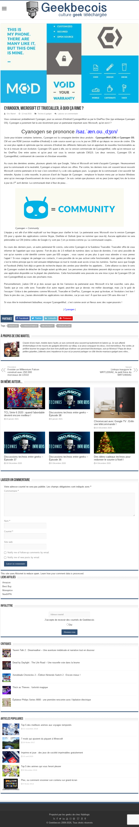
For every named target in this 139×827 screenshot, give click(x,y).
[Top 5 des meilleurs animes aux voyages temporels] (10, 729)
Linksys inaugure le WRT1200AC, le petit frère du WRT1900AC (116, 371)
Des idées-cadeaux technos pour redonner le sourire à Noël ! (112, 458)
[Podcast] (85, 819)
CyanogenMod (29, 326)
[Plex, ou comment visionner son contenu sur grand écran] (10, 784)
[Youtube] (67, 819)
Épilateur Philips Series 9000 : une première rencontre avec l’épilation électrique (52, 699)
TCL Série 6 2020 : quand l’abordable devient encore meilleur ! (24, 414)
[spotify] (74, 819)
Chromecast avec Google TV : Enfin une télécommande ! (114, 423)
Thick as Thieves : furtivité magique (30, 687)
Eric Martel (11, 114)
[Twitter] (60, 819)
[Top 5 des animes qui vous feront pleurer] (10, 770)
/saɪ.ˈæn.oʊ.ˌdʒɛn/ (96, 131)
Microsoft (47, 326)
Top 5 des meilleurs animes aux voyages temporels (46, 725)
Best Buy (7, 586)
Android (13, 326)
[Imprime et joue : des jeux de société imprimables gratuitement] (10, 757)
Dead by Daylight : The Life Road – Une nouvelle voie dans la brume (46, 662)
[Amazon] (81, 819)
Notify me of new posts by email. (23, 557)
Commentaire (11, 491)
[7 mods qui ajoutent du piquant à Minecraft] (10, 743)
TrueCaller (64, 326)
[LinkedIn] (63, 819)
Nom (7, 521)
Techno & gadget (45, 114)
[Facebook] (57, 819)
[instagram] (70, 819)
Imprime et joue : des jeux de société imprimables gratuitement (52, 752)
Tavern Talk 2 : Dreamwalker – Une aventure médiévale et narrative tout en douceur (53, 650)
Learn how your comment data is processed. (62, 573)
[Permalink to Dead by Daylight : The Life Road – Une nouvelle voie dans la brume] (6, 665)
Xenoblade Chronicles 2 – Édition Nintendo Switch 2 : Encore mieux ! (47, 675)
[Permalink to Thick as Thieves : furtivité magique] (6, 690)
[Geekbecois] (69, 10)
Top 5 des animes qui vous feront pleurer (41, 766)
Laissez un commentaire (68, 114)
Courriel (8, 531)
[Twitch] (78, 819)
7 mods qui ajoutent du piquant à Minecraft (42, 738)
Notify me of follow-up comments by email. (28, 552)
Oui (70, 624)
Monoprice (7, 590)
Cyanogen (69, 309)
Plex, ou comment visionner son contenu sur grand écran (49, 780)
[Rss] (54, 819)
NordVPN (7, 594)
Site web (8, 542)
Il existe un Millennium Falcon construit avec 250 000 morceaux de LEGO (23, 371)
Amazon (6, 582)
